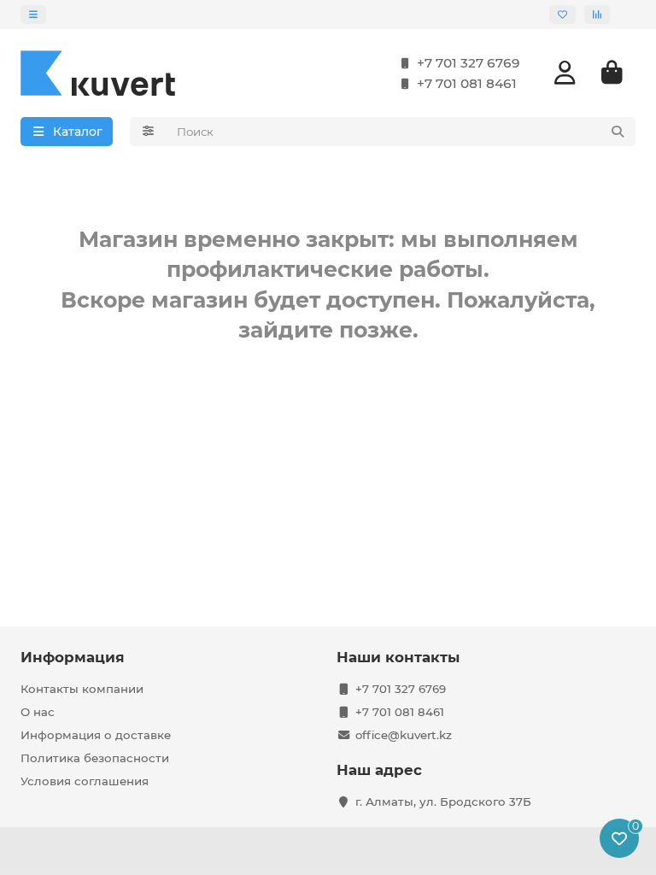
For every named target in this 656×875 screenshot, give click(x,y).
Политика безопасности (94, 758)
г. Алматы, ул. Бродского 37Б (443, 801)
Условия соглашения (84, 781)
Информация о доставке (95, 735)
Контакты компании (82, 689)
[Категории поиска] (148, 131)
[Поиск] (617, 131)
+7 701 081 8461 (467, 83)
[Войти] (565, 73)
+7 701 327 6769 (468, 63)
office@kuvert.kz (403, 735)
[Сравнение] (597, 14)
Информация (72, 657)
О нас (37, 712)
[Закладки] (562, 14)
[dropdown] (33, 14)
